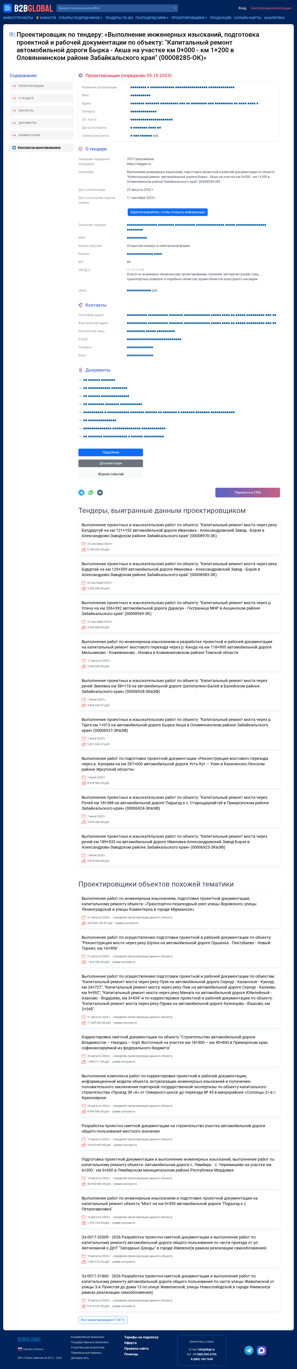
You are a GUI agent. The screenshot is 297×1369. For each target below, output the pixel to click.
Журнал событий (111, 474)
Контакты (26, 110)
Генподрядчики (151, 18)
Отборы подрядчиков (79, 18)
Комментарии (29, 135)
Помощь (131, 1354)
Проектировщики (187, 18)
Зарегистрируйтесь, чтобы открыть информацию (167, 212)
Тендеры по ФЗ (119, 18)
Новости (48, 18)
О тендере (26, 98)
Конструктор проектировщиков (39, 147)
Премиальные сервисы (86, 1352)
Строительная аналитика (87, 1347)
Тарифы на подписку (141, 1337)
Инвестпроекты (18, 18)
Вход (242, 8)
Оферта (130, 1343)
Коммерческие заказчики (87, 1337)
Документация (111, 463)
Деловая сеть (80, 1358)
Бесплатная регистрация (271, 8)
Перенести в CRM (248, 492)
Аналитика (274, 18)
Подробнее (111, 452)
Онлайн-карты (247, 18)
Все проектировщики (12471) (103, 1320)
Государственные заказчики (89, 1342)
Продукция (220, 18)
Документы (28, 122)
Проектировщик (31, 86)
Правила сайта (136, 1348)
